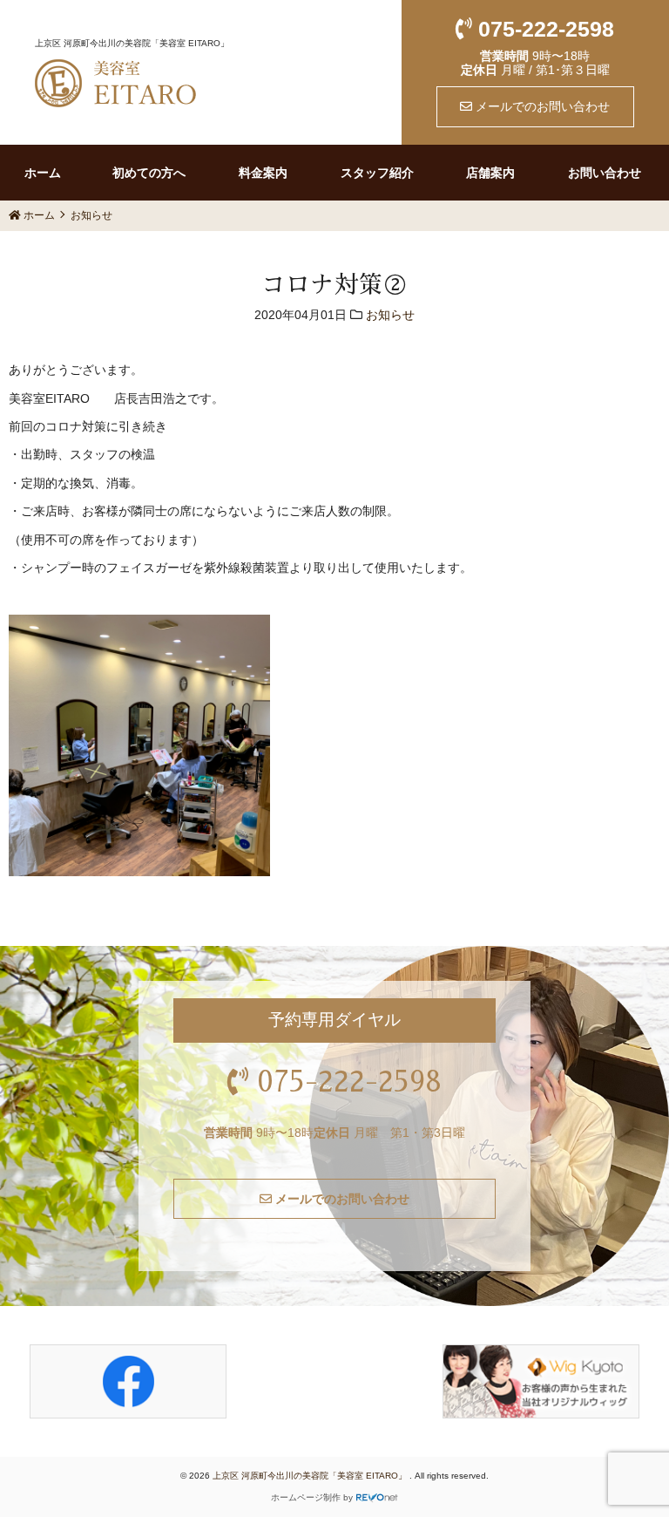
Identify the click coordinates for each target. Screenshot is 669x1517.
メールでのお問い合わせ (541, 106)
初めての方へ (149, 173)
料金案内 (263, 173)
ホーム (42, 173)
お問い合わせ (604, 173)
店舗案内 (490, 173)
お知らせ (390, 315)
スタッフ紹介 (377, 173)
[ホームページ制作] (377, 1497)
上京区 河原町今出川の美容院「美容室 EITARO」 (311, 1475)
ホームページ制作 (306, 1497)
